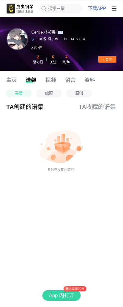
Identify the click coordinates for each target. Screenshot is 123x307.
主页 (11, 80)
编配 (49, 93)
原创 (79, 93)
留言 (70, 80)
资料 (89, 80)
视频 (50, 80)
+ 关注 (107, 59)
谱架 (31, 80)
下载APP (97, 8)
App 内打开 (61, 295)
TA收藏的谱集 (97, 107)
